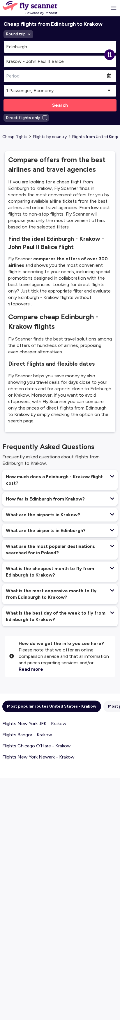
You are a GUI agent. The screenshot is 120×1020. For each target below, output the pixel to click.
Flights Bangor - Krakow (27, 734)
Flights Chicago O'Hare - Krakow (36, 746)
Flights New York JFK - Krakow (34, 723)
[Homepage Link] (29, 6)
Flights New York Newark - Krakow (38, 757)
